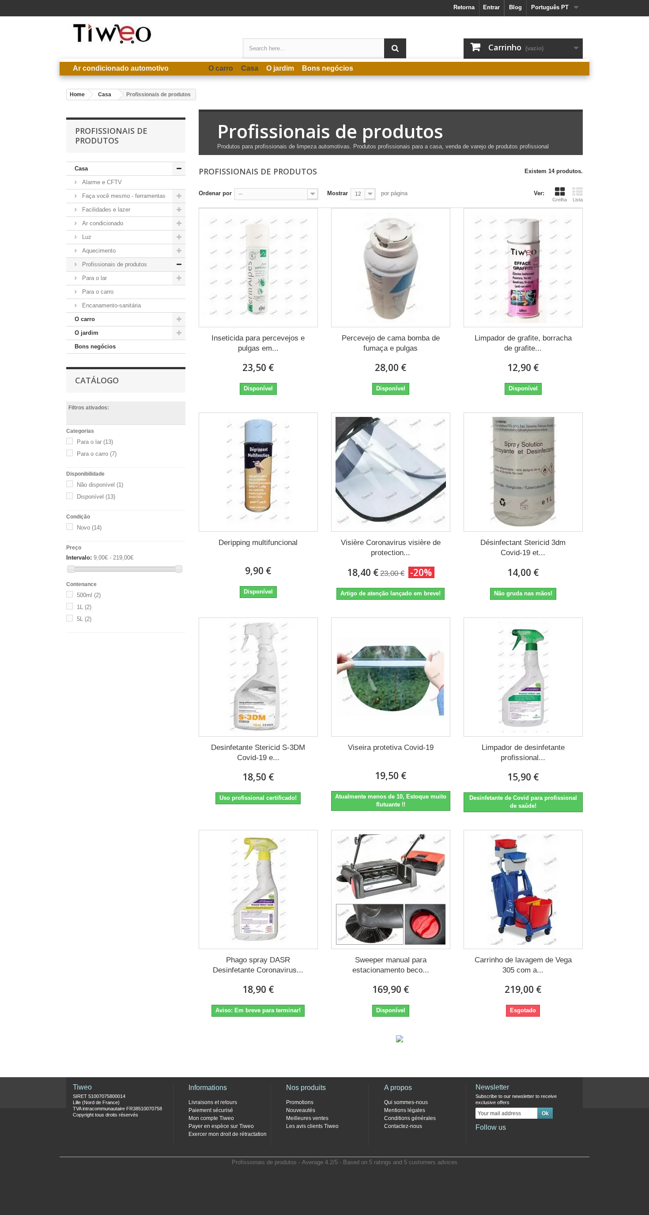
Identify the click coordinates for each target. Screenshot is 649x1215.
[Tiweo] (148, 33)
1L (84, 607)
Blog (515, 7)
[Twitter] (496, 1139)
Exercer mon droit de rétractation (228, 1134)
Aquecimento (98, 250)
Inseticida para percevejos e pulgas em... (258, 343)
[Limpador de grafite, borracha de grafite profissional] (523, 267)
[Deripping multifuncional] (258, 472)
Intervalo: (79, 557)
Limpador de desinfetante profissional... (523, 752)
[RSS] (540, 1139)
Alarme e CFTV (101, 182)
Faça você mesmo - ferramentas (123, 196)
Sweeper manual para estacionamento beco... (390, 965)
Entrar (491, 7)
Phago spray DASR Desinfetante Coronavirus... (258, 965)
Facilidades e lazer (105, 209)
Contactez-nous (403, 1126)
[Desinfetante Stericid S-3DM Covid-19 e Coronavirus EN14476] (258, 677)
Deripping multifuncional (258, 542)
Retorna (464, 7)
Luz (85, 237)
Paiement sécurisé (211, 1110)
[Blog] (525, 1139)
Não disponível (100, 484)
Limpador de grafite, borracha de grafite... (523, 343)
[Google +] (511, 1139)
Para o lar (93, 278)
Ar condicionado (101, 223)
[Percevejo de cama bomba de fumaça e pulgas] (391, 267)
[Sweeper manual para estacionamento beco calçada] (391, 889)
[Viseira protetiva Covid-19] (391, 677)
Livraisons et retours (213, 1102)
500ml (89, 595)
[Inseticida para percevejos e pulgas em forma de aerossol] (258, 267)
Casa (81, 168)
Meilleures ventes (307, 1118)
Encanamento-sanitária (110, 305)
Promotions (299, 1102)
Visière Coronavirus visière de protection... (391, 547)
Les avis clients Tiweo (312, 1126)
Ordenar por (215, 193)
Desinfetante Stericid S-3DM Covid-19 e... (258, 752)
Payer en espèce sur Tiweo (221, 1126)
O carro (85, 319)
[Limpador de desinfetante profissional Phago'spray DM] (523, 677)
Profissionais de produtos (113, 264)
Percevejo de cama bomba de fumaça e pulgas (391, 343)
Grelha (559, 199)
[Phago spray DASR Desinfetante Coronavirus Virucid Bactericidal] (258, 889)
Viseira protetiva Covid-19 (391, 747)
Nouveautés (300, 1110)
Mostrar (337, 193)
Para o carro (96, 291)
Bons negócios (95, 346)
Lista (578, 199)
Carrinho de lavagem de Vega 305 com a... (523, 965)
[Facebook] (481, 1139)
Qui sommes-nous (406, 1102)
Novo (89, 527)
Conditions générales (410, 1118)
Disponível (96, 496)
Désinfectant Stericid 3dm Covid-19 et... (523, 547)
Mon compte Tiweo (211, 1118)
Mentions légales (404, 1110)
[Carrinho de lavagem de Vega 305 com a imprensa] (523, 889)
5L (84, 619)
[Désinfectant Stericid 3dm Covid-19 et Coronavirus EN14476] (523, 472)
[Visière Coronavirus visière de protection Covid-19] (391, 472)
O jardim (86, 332)
